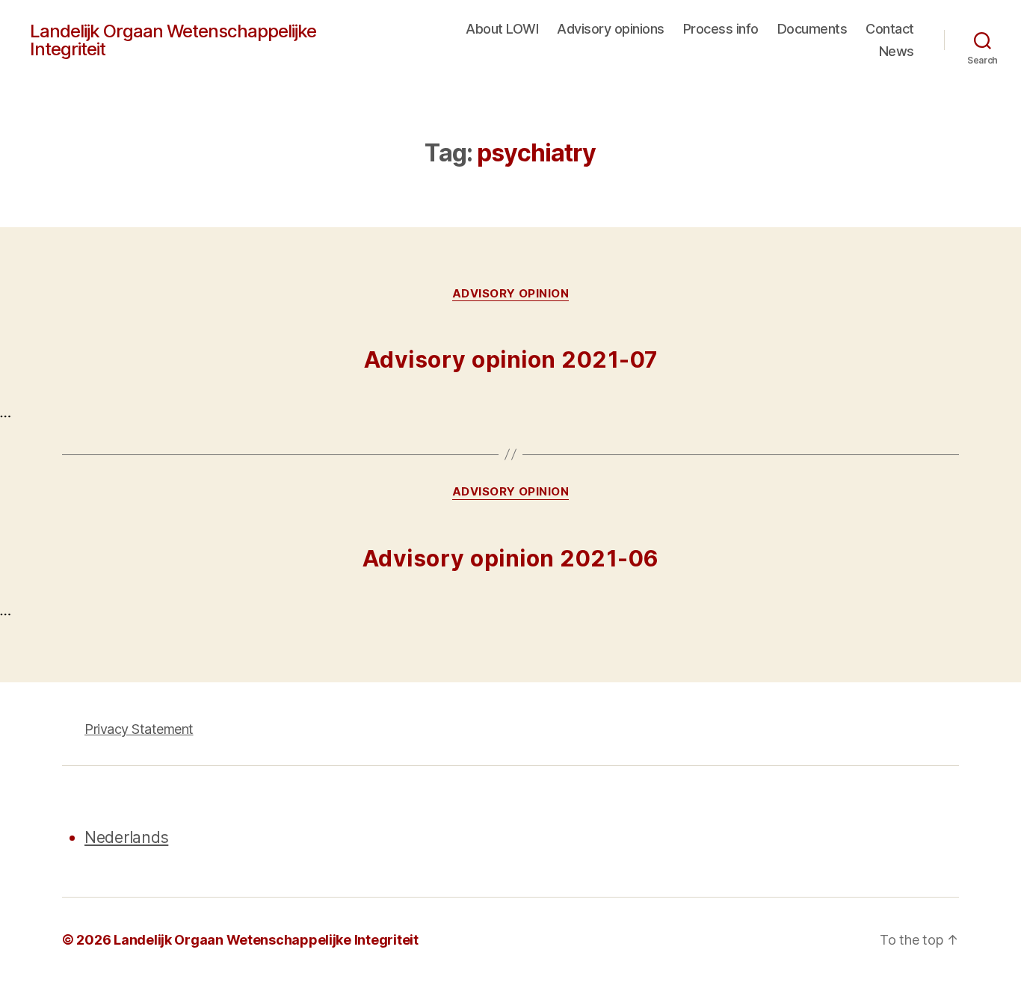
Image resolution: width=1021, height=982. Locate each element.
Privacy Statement (139, 729)
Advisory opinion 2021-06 (511, 558)
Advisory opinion (511, 293)
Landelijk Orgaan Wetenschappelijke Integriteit (173, 40)
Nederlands (126, 837)
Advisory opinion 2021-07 (511, 359)
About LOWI (502, 29)
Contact (890, 29)
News (896, 51)
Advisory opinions (610, 29)
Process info (721, 29)
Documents (812, 29)
